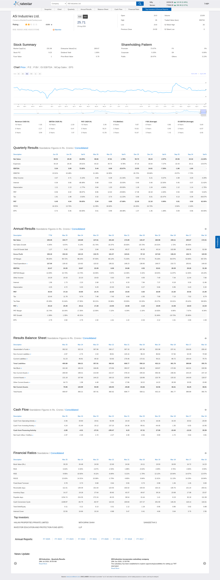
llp (80, 527)
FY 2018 (128, 539)
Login (206, 3)
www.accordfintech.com (73, 576)
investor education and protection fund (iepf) (38, 527)
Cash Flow (118, 9)
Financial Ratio (133, 9)
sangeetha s (150, 523)
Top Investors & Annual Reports (156, 9)
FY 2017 (140, 539)
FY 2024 (58, 539)
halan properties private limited (31, 523)
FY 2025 (46, 539)
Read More (43, 564)
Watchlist (58, 30)
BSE (85, 17)
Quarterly (71, 9)
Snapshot (47, 9)
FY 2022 (81, 539)
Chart (60, 9)
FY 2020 (105, 539)
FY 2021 (93, 539)
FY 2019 (116, 539)
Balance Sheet (103, 9)
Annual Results (86, 9)
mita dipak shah (87, 523)
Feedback (217, 242)
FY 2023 (69, 539)
